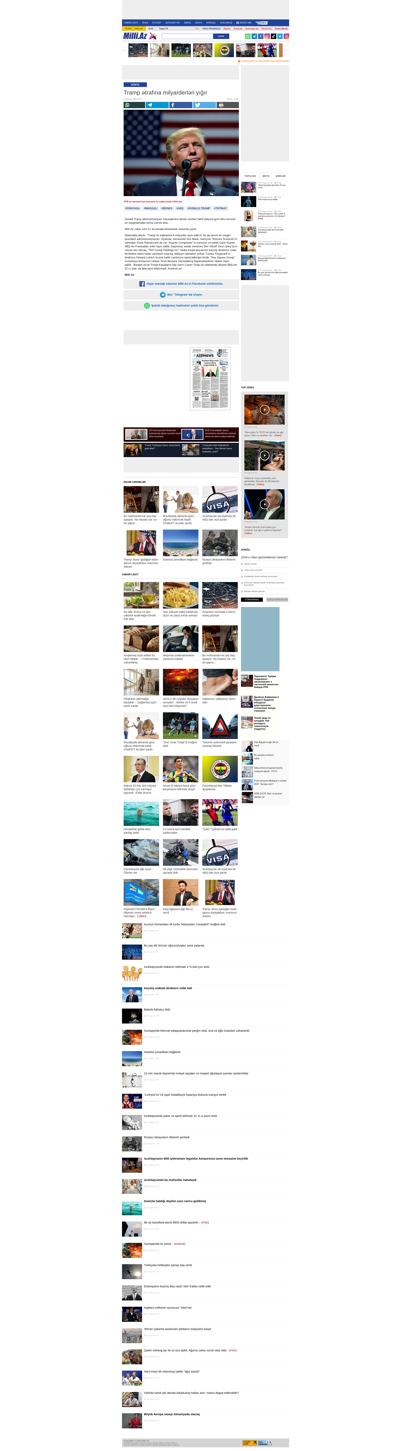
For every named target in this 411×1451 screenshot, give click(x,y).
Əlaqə (128, 29)
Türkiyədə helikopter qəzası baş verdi (168, 1265)
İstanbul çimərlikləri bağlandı (162, 1052)
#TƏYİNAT (220, 208)
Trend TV (163, 28)
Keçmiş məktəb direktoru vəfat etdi (168, 988)
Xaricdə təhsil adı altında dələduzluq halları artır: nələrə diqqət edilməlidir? (191, 1393)
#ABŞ (180, 208)
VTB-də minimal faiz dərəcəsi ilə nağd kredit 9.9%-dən (153, 201)
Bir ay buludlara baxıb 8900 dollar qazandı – (176, 1222)
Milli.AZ (135, 36)
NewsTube (246, 23)
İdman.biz (267, 28)
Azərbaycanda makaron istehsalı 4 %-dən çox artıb (176, 966)
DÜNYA (198, 23)
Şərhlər (280, 176)
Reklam (139, 29)
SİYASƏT (156, 23)
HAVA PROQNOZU (211, 28)
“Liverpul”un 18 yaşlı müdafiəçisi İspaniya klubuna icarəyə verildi (185, 1094)
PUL (197, 28)
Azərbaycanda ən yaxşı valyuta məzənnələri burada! (265, 61)
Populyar (250, 176)
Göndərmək (252, 599)
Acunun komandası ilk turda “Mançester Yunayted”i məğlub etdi (184, 924)
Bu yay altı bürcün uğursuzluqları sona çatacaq (174, 945)
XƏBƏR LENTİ (131, 23)
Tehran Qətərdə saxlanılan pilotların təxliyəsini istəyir (177, 1329)
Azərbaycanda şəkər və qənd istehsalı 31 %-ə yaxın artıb (180, 1116)
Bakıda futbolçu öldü (157, 1009)
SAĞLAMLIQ (226, 23)
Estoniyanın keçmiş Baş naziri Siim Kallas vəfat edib (177, 1286)
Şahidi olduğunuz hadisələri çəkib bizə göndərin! (185, 305)
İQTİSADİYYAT (173, 23)
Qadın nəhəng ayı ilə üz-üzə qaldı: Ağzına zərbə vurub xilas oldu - (190, 1350)
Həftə (265, 176)
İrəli (287, 50)
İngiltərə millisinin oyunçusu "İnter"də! (168, 1307)
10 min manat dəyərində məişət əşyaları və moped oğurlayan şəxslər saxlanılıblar (196, 1073)
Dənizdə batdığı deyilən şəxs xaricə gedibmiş (175, 1201)
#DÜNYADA (132, 208)
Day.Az (227, 28)
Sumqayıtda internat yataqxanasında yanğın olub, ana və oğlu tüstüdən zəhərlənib (196, 1030)
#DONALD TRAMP (199, 208)
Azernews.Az (252, 28)
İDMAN (187, 23)
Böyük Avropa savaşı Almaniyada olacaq (172, 1414)
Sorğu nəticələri (277, 599)
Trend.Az (238, 28)
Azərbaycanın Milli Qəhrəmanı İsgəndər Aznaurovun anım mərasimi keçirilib (196, 1158)
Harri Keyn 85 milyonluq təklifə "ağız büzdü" (172, 1371)
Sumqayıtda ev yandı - (164, 1243)
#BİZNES (166, 208)
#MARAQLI (150, 208)
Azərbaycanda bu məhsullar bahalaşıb (170, 1180)
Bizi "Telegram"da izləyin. (184, 294)
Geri (124, 50)
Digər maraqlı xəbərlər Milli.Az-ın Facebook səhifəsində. (184, 283)
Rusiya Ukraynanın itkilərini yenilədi (166, 1137)
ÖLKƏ (145, 23)
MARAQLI (211, 23)
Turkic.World (281, 28)
